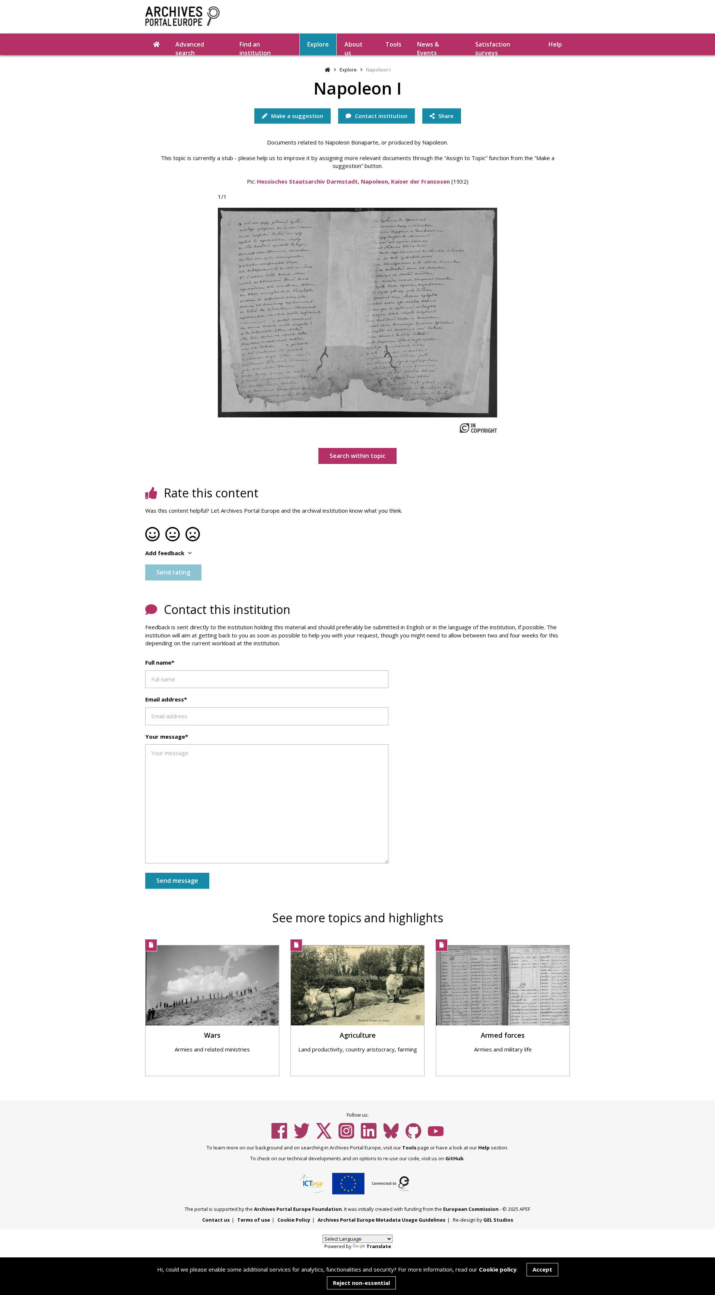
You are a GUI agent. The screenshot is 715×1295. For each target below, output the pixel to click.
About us (353, 47)
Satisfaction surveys (492, 47)
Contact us (216, 1219)
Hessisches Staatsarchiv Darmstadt (307, 181)
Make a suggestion (296, 116)
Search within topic (357, 456)
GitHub (454, 1158)
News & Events (428, 47)
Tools (393, 44)
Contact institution (380, 116)
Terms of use (253, 1219)
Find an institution (255, 47)
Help (484, 1147)
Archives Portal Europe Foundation (298, 1209)
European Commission (471, 1209)
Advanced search (189, 47)
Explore (318, 44)
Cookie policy (498, 1269)
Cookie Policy (293, 1219)
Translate (378, 1246)
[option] (357, 312)
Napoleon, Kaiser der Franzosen (405, 181)
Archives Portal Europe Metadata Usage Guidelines (381, 1219)
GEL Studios (498, 1219)
